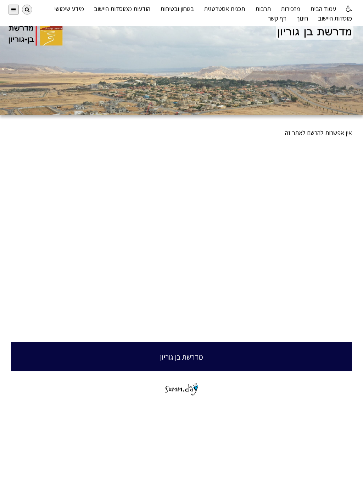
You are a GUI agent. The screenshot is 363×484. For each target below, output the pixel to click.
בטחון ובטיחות (177, 8)
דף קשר (277, 18)
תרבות (263, 8)
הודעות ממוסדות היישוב (122, 8)
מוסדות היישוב (335, 18)
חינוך (302, 18)
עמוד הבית (323, 8)
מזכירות (290, 8)
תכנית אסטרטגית (224, 8)
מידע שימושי (69, 8)
